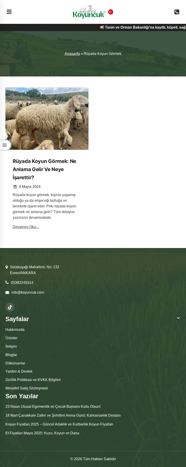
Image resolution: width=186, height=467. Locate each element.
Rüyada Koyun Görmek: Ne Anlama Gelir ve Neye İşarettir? (44, 169)
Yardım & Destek (18, 371)
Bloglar (11, 355)
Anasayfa (72, 54)
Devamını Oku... (26, 227)
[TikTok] (10, 307)
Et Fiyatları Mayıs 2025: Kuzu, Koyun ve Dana (42, 433)
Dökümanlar (15, 363)
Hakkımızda (14, 330)
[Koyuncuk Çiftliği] (89, 12)
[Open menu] (9, 12)
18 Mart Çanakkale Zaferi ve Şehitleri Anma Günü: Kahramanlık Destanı (63, 415)
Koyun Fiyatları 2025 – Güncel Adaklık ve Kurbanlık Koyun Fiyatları (59, 424)
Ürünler (11, 338)
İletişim (11, 346)
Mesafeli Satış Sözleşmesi (26, 388)
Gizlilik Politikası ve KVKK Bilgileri (33, 380)
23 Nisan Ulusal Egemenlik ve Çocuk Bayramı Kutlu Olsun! (52, 406)
